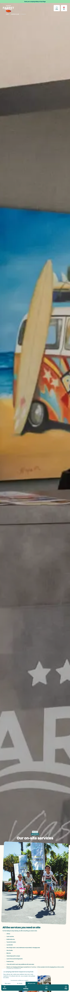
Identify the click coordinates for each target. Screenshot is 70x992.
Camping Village (15, 14)
